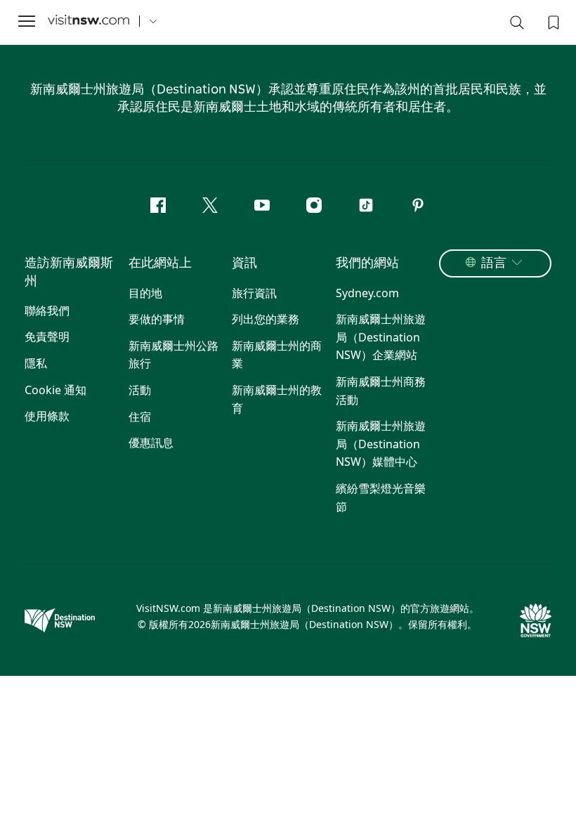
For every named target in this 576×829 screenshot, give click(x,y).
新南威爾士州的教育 (277, 399)
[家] (88, 21)
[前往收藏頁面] (552, 21)
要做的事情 (157, 319)
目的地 (145, 293)
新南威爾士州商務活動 (381, 390)
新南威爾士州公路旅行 (173, 355)
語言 (493, 263)
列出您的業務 (265, 319)
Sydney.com (367, 293)
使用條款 (47, 416)
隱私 (36, 363)
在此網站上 (160, 263)
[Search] (517, 25)
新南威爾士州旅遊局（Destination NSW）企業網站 (381, 337)
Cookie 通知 (55, 390)
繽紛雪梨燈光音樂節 (381, 497)
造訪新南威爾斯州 (69, 272)
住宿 (140, 416)
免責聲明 (47, 336)
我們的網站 (367, 263)
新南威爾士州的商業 (277, 355)
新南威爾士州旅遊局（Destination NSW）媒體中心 (381, 443)
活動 (140, 390)
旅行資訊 (254, 293)
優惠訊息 (151, 442)
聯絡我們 (47, 310)
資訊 (244, 263)
